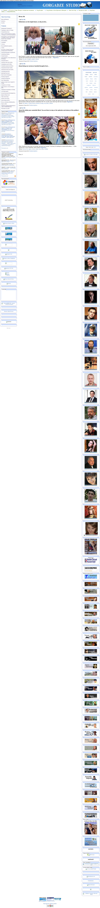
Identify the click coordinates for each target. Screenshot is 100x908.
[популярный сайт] (90, 889)
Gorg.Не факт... (40, 10)
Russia (33, 103)
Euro (40, 149)
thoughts (29, 59)
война (95, 78)
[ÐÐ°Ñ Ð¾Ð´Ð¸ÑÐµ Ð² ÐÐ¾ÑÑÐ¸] (91, 834)
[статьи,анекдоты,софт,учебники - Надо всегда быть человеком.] (42, 900)
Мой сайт (8, 328)
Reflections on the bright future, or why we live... (33, 22)
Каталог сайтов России (8, 311)
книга (93, 94)
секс (87, 83)
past (26, 59)
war (45, 103)
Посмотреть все (5, 148)
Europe (42, 103)
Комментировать (34, 61)
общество (94, 85)
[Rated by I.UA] (8, 264)
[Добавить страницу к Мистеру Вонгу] (91, 894)
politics (26, 103)
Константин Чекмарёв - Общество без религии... (8, 161)
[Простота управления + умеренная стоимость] (50, 906)
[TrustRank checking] (8, 240)
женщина (90, 87)
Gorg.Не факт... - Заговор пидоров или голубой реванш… (8, 165)
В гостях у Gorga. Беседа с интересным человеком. (21, 10)
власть (91, 74)
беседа (95, 89)
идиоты (87, 78)
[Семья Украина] (7, 272)
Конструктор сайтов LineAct (50, 903)
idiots (47, 103)
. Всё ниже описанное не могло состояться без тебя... (8, 129)
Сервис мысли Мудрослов (10, 189)
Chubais (46, 149)
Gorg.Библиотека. (11, 11)
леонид (91, 89)
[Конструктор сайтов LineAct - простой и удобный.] (8, 184)
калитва (90, 76)
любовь (87, 89)
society (30, 103)
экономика (96, 76)
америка (91, 83)
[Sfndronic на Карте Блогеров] (91, 884)
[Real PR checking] (8, 229)
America (38, 103)
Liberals (37, 59)
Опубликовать (91, 880)
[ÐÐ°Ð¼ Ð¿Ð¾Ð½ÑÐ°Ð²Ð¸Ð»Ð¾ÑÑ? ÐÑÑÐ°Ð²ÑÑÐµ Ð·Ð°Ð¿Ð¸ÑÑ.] (8, 219)
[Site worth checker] (8, 234)
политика (88, 72)
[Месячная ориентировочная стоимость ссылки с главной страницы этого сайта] (8, 250)
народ (86, 74)
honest (33, 149)
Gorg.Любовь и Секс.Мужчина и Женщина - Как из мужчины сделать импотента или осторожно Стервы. (8, 173)
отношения (96, 87)
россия (95, 72)
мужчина (86, 87)
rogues (29, 149)
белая (86, 76)
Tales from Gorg (72, 10)
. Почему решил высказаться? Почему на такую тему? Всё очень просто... (8, 122)
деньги (89, 94)
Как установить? (43, 901)
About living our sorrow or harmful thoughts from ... (34, 66)
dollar (37, 149)
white (42, 149)
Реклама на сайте (83, 10)
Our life (23, 19)
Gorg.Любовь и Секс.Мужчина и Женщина (56, 10)
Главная (5, 10)
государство (89, 85)
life (23, 59)
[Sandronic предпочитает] (91, 578)
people (33, 59)
